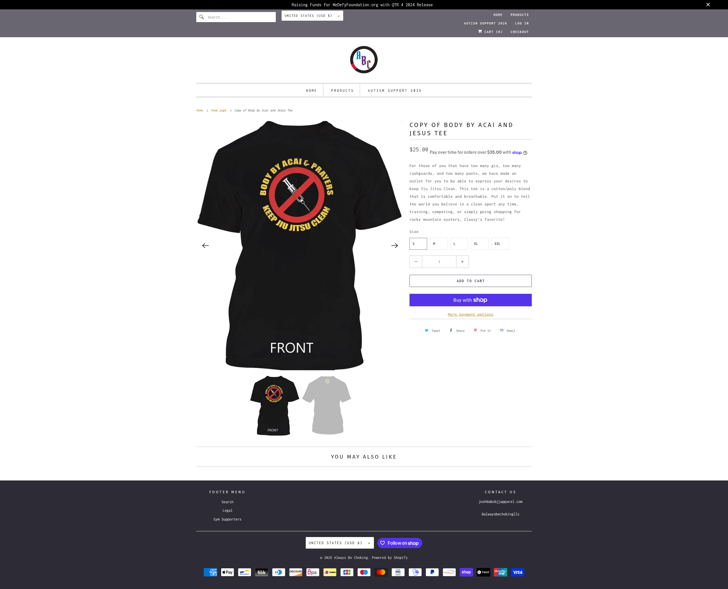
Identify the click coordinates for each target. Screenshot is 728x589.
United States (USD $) (310, 15)
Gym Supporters (227, 519)
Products (520, 14)
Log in (522, 23)
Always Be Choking (351, 557)
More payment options (470, 314)
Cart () (492, 32)
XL (476, 243)
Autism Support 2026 (485, 23)
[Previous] (205, 246)
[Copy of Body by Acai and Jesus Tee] (300, 245)
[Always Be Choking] (364, 61)
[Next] (394, 246)
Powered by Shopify (390, 557)
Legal (228, 510)
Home (498, 14)
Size (414, 231)
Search (227, 502)
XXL (497, 243)
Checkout (520, 32)
